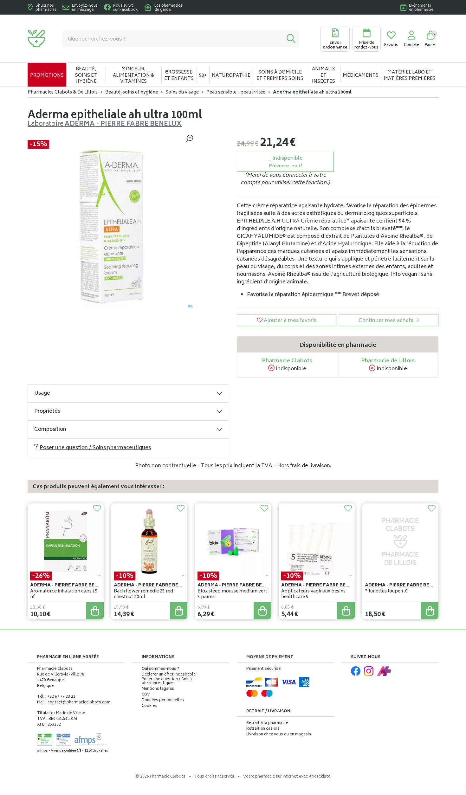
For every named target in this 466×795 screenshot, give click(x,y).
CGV (146, 695)
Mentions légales (158, 689)
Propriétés (47, 411)
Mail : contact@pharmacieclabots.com (73, 702)
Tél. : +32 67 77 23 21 (56, 697)
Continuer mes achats (387, 320)
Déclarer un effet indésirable (169, 674)
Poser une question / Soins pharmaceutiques (95, 447)
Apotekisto (287, 776)
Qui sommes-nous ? (160, 669)
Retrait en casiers (263, 729)
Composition (50, 429)
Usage (42, 393)
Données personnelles (163, 700)
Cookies (149, 706)
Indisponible (286, 162)
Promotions (47, 76)
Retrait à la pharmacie (267, 723)
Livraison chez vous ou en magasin (278, 734)
